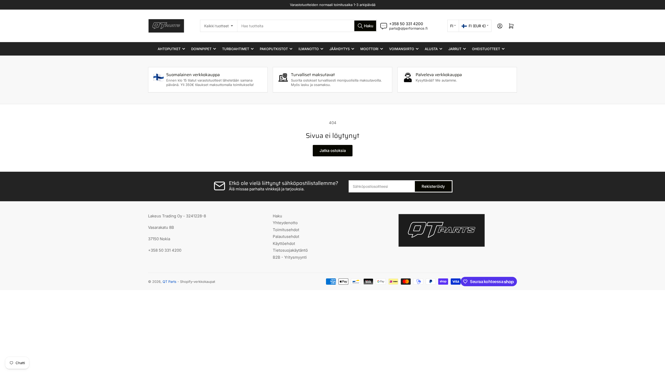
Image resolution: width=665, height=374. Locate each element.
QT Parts (169, 281)
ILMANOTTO (308, 49)
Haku (277, 215)
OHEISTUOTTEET (486, 49)
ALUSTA (431, 49)
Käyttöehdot (284, 243)
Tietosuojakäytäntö (290, 250)
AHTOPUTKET (169, 49)
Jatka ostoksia (333, 150)
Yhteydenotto (285, 222)
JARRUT (454, 49)
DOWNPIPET (201, 49)
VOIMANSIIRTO (401, 49)
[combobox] (307, 26)
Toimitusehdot (286, 229)
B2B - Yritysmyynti (290, 257)
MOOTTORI (369, 49)
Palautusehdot (286, 236)
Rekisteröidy (433, 186)
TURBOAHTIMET (235, 49)
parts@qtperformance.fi (408, 28)
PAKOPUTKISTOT (274, 49)
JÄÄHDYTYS (339, 49)
